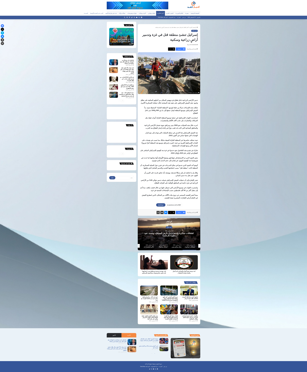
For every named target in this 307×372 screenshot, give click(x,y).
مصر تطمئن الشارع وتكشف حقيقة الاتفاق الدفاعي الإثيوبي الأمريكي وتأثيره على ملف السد (150, 317)
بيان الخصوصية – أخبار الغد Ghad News (166, 17)
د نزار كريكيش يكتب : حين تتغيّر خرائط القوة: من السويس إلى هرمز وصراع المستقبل (126, 94)
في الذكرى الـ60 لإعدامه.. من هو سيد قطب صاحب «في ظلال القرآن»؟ (127, 79)
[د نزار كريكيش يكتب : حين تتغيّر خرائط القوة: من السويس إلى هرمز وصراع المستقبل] (113, 95)
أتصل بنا (179, 17)
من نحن (184, 17)
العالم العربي (180, 13)
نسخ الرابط (160, 205)
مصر (187, 13)
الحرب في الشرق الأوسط (96, 13)
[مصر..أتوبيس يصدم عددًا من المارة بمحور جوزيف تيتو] (163, 348)
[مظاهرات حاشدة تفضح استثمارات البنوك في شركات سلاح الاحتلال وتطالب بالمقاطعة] (189, 309)
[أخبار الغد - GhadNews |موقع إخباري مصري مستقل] (193, 4)
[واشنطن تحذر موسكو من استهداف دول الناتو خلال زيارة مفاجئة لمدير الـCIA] (113, 62)
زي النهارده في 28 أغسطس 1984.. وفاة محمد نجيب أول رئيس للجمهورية (127, 86)
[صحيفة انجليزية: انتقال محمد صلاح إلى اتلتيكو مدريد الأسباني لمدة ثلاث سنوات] (163, 341)
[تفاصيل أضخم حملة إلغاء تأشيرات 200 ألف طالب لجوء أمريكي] (189, 290)
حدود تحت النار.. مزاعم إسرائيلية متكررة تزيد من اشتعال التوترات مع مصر (149, 298)
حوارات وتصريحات (132, 13)
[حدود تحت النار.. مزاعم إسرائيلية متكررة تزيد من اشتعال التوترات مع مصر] (149, 290)
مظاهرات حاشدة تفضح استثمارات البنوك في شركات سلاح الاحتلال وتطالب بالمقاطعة (190, 317)
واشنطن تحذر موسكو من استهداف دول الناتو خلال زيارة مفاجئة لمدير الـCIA (127, 61)
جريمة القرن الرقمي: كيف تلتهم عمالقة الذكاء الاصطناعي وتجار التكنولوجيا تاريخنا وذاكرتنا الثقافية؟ (170, 298)
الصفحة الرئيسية (195, 13)
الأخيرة (129, 335)
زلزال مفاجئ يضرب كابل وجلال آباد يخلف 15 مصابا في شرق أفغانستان (169, 234)
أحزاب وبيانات (142, 13)
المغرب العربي (169, 13)
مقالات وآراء (122, 13)
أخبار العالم (161, 13)
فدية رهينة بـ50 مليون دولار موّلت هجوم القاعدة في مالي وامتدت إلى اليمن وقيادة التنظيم (116, 348)
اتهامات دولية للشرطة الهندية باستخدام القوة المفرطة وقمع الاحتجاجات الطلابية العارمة (171, 317)
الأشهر (114, 335)
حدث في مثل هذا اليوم (111, 13)
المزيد (86, 13)
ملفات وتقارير (151, 13)
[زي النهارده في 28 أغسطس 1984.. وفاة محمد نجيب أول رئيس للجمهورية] (113, 87)
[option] (169, 234)
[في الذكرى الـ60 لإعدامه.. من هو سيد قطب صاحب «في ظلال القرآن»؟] (113, 79)
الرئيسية (195, 27)
